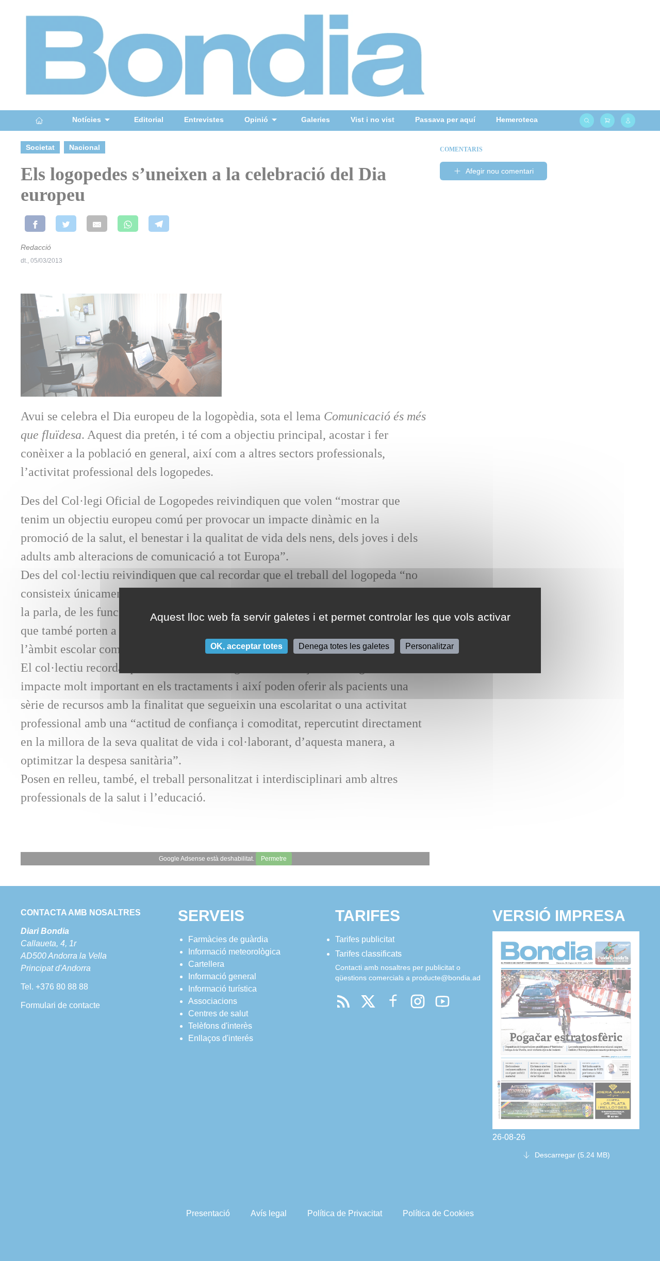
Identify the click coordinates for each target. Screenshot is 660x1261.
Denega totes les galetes (344, 646)
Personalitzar (429, 646)
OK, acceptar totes (246, 646)
